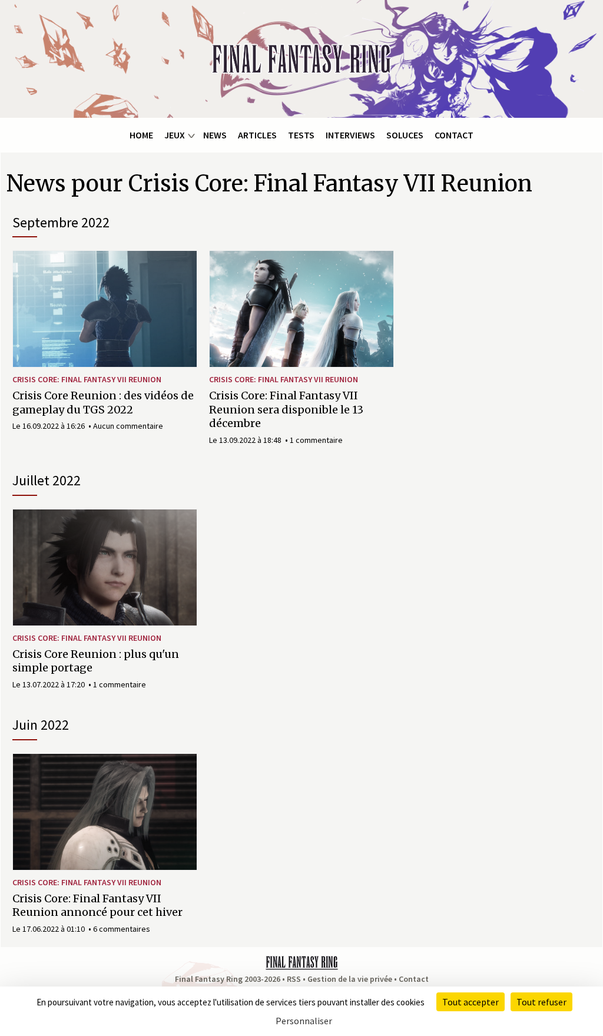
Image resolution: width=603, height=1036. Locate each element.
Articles (257, 135)
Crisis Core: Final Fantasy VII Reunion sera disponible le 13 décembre (286, 409)
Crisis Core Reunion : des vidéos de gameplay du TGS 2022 (103, 402)
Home (141, 135)
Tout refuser (541, 1002)
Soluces (404, 135)
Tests (301, 135)
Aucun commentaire (128, 426)
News (215, 135)
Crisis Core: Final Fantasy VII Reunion (86, 379)
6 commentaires (121, 929)
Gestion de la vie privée (349, 979)
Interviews (350, 135)
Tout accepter (470, 1002)
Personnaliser (304, 1021)
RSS (294, 979)
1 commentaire (316, 440)
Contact (454, 135)
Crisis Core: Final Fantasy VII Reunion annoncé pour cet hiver (97, 905)
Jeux (174, 135)
